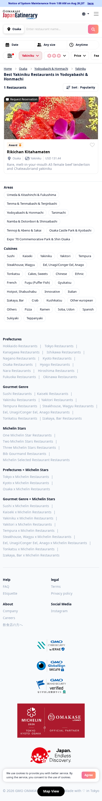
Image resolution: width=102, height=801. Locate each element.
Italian (72, 291)
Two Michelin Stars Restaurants (28, 441)
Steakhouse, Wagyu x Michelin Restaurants (37, 536)
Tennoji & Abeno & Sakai (24, 230)
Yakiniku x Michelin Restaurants (28, 518)
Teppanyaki (35, 318)
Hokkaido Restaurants (20, 346)
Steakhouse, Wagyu (21, 265)
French (12, 282)
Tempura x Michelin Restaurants (29, 530)
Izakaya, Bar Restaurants (62, 418)
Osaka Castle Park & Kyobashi (70, 230)
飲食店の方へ (13, 624)
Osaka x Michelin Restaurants (26, 489)
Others (12, 309)
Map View (51, 791)
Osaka (23, 68)
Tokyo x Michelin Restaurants (26, 476)
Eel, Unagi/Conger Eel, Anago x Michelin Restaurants (45, 543)
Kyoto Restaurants (57, 358)
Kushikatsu (54, 300)
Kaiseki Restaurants (52, 393)
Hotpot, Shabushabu (22, 291)
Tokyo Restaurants (59, 346)
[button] (85, 14)
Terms (56, 586)
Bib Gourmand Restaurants (24, 453)
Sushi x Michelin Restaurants (26, 506)
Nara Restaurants (17, 370)
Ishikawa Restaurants (64, 352)
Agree (88, 775)
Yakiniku (80, 68)
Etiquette (10, 593)
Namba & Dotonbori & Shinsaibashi (32, 221)
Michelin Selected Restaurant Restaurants (36, 460)
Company (10, 611)
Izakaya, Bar (15, 300)
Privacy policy (61, 593)
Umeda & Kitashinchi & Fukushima (31, 195)
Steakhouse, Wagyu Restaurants (68, 406)
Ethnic (79, 274)
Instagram (59, 611)
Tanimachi (58, 212)
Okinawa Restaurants (60, 377)
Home (8, 68)
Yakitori (65, 256)
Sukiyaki (13, 318)
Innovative (52, 291)
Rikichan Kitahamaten (28, 151)
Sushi (10, 256)
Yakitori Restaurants (57, 400)
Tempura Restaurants (20, 406)
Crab (35, 300)
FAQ (6, 586)
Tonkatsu (13, 274)
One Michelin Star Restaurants (27, 435)
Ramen (45, 309)
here (91, 3)
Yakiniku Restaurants (19, 400)
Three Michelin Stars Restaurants (29, 447)
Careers (9, 618)
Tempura (85, 256)
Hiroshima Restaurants (56, 370)
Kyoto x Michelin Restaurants (26, 483)
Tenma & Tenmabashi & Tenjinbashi (32, 203)
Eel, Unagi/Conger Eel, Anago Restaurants (36, 412)
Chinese (61, 274)
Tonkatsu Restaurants (20, 418)
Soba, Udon (66, 309)
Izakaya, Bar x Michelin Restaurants (31, 555)
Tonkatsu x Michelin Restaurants (29, 549)
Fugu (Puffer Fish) (37, 282)
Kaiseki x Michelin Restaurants (27, 512)
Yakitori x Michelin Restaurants (27, 524)
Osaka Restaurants (18, 364)
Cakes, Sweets (38, 274)
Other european (81, 300)
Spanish (88, 309)
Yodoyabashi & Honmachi (51, 68)
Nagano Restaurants (19, 358)
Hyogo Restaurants (55, 364)
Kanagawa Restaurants (21, 352)
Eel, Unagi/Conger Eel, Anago (63, 265)
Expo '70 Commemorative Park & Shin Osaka (38, 239)
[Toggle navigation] (96, 14)
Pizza (28, 309)
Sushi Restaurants (17, 393)
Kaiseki (27, 256)
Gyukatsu (64, 282)
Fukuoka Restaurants (19, 377)
